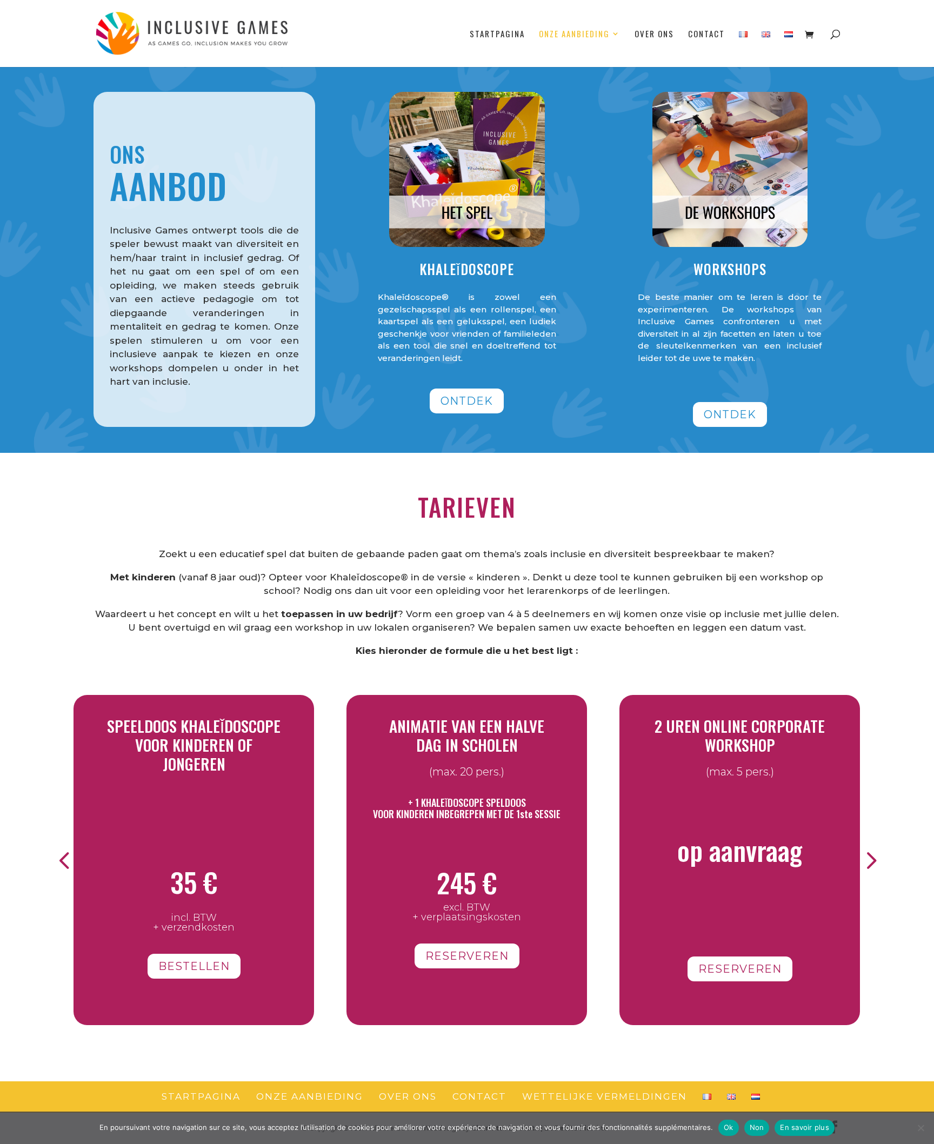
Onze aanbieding (574, 34)
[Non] (920, 1127)
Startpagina (497, 34)
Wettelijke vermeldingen (604, 1096)
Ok (728, 1127)
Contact (706, 34)
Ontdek (467, 400)
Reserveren (467, 955)
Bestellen (194, 966)
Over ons (654, 34)
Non (757, 1127)
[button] (64, 860)
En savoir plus (804, 1127)
